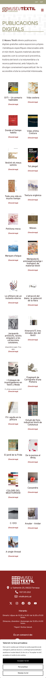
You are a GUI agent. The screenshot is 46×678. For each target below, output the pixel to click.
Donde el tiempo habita (13, 131)
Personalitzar (23, 667)
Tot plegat (33, 166)
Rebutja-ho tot (23, 673)
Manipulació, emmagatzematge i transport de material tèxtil (33, 262)
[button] (43, 10)
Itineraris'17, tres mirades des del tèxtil (33, 333)
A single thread (13, 551)
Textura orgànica (32, 195)
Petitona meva (13, 229)
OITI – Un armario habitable (13, 99)
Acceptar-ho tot (23, 661)
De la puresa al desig (32, 456)
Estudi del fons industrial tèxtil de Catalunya (33, 422)
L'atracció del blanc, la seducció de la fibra (33, 298)
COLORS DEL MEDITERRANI (13, 491)
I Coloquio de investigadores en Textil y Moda (13, 382)
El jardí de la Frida (13, 455)
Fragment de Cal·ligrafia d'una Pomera (32, 379)
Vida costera (33, 97)
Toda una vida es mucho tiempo (13, 197)
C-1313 (13, 523)
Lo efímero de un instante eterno (13, 297)
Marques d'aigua (13, 255)
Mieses (32, 228)
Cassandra (33, 487)
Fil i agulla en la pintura (13, 418)
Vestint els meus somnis (13, 164)
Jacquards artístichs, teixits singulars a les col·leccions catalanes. (13, 338)
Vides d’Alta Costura (33, 132)
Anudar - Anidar (33, 523)
